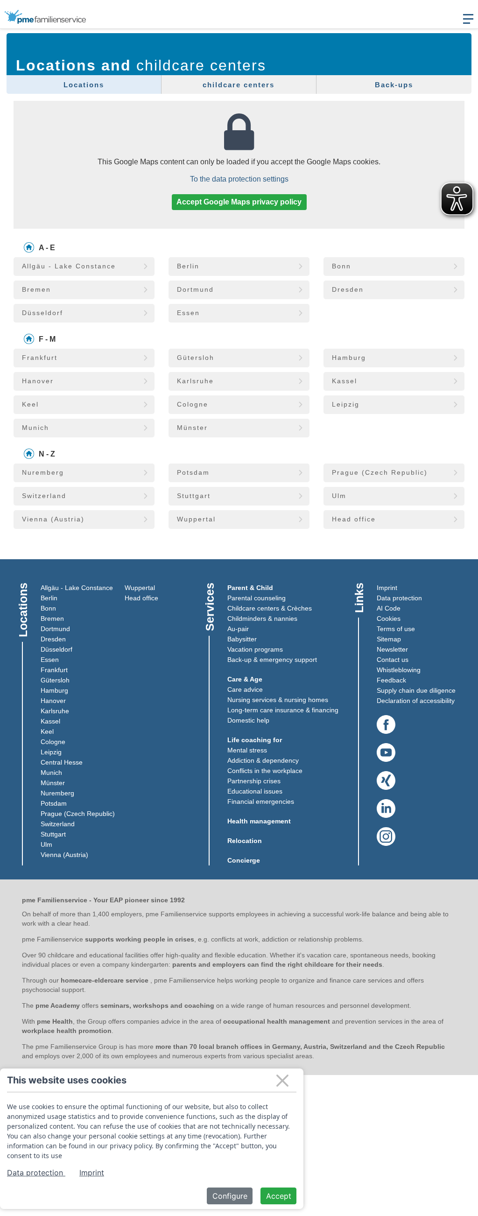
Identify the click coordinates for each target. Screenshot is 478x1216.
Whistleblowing (399, 670)
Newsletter (392, 649)
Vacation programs (255, 649)
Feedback (391, 680)
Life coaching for (254, 740)
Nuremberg (57, 793)
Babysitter (242, 639)
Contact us (392, 659)
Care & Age (244, 679)
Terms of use (396, 629)
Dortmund (55, 629)
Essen (50, 659)
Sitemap (389, 639)
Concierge (243, 860)
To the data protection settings (239, 179)
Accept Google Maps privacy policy (239, 202)
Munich (51, 772)
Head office (141, 598)
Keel (47, 731)
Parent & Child (250, 587)
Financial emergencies (260, 801)
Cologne (53, 741)
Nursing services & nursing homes (277, 699)
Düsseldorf (56, 649)
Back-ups (394, 85)
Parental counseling (256, 598)
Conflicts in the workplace (264, 770)
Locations (83, 85)
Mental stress (247, 750)
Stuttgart (53, 834)
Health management (259, 821)
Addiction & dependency (263, 760)
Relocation (244, 840)
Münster (53, 783)
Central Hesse (62, 762)
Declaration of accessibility (416, 700)
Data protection (399, 598)
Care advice (245, 689)
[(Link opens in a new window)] (386, 725)
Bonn (48, 608)
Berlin (49, 598)
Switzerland (58, 824)
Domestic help (248, 720)
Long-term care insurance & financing (282, 710)
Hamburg (54, 690)
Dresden (53, 639)
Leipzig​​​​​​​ (51, 752)
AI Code (389, 608)
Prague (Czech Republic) (78, 813)
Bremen (52, 618)
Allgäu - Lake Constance (77, 587)
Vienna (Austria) (64, 854)
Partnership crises (254, 781)
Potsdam (54, 803)
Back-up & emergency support (272, 659)
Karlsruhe (55, 711)
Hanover (53, 700)
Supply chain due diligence (416, 690)
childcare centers (238, 85)
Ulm (46, 844)
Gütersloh (55, 680)
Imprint (387, 587)
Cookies (389, 618)
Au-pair (238, 629)
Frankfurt (54, 670)
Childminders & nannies (262, 618)
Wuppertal (140, 587)
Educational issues (254, 791)
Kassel (50, 721)
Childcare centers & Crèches (269, 608)
